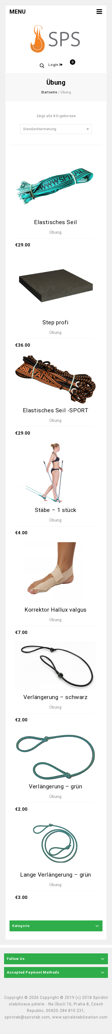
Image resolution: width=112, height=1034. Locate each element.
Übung (55, 232)
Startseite (49, 92)
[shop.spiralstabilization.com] (56, 39)
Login (53, 65)
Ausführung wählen (55, 560)
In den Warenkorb (55, 174)
